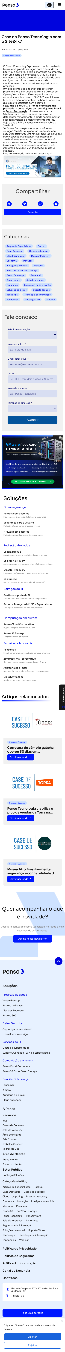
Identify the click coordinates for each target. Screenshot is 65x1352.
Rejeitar (32, 1345)
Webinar (50, 299)
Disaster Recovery (40, 255)
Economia (12, 260)
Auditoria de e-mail (15, 667)
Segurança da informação (37, 285)
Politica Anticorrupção (19, 1263)
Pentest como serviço (16, 513)
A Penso (9, 1109)
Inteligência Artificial (17, 265)
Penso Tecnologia (15, 275)
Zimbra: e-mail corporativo (19, 658)
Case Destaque (15, 251)
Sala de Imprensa (35, 280)
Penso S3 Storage (13, 633)
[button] (9, 203)
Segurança (12, 285)
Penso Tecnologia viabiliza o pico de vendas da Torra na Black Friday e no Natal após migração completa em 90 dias (32, 810)
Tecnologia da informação (37, 294)
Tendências (12, 299)
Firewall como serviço (16, 531)
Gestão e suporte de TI (16, 595)
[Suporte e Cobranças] (49, 5)
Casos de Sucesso (38, 251)
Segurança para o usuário (18, 522)
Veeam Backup (12, 551)
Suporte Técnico (41, 289)
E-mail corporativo (17, 358)
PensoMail (9, 649)
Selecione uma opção (19, 329)
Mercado (38, 265)
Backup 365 (10, 578)
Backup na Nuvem (14, 560)
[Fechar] (62, 1321)
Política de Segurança (19, 1256)
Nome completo (16, 344)
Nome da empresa (17, 388)
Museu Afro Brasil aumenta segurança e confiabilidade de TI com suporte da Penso (31, 871)
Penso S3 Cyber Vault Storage (22, 270)
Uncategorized (32, 299)
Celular (11, 373)
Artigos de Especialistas (19, 246)
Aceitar (32, 1336)
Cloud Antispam (13, 676)
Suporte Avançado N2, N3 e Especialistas (27, 604)
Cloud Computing (16, 255)
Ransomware (13, 280)
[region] (32, 1335)
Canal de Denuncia (16, 1270)
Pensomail (36, 275)
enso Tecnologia (17, 111)
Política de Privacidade (20, 1248)
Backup (41, 246)
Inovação (27, 260)
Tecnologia (12, 294)
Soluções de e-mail (17, 289)
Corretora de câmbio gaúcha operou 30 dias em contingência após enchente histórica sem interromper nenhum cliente (30, 750)
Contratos (10, 1278)
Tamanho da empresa (19, 403)
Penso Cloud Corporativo (18, 624)
